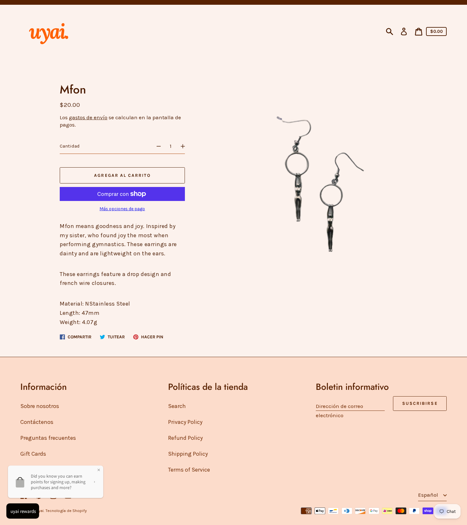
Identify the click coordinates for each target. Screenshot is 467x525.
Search (177, 406)
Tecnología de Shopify (66, 510)
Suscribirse (420, 403)
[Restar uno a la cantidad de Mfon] (155, 146)
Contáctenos (36, 421)
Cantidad (70, 146)
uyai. (40, 510)
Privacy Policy (185, 421)
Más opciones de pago (122, 208)
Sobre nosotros (39, 406)
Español (428, 495)
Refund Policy (185, 437)
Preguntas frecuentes (48, 437)
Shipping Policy (188, 453)
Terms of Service (189, 469)
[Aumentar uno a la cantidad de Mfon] (186, 146)
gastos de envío (88, 117)
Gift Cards (33, 453)
